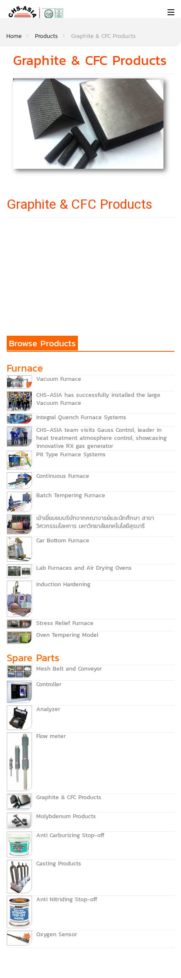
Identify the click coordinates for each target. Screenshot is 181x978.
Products (46, 36)
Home (13, 36)
